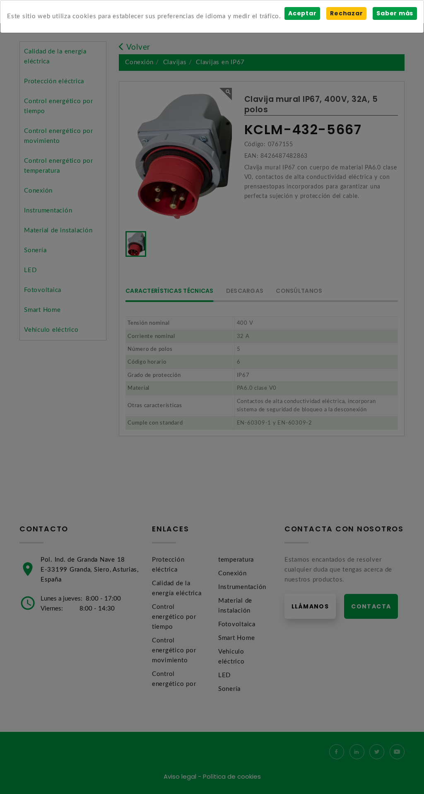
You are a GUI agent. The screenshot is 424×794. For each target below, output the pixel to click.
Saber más (394, 13)
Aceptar (302, 13)
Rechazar (346, 13)
